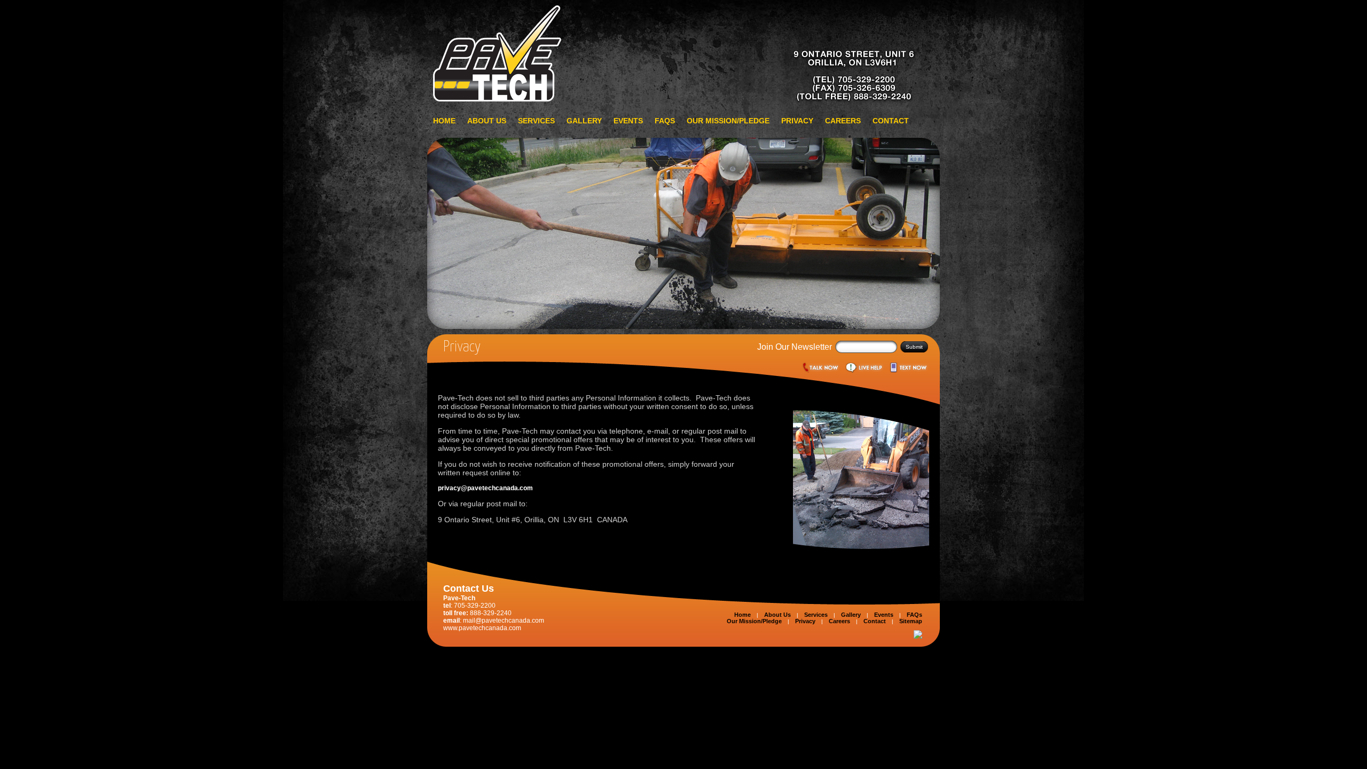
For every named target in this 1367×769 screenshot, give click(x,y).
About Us (486, 120)
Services (536, 120)
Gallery (584, 120)
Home (444, 120)
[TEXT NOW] (908, 369)
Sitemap (910, 621)
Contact (891, 120)
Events (628, 120)
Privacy (797, 120)
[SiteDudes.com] (918, 636)
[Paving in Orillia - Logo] (683, 100)
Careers (843, 120)
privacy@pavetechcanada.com (485, 488)
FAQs (665, 120)
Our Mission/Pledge (728, 120)
